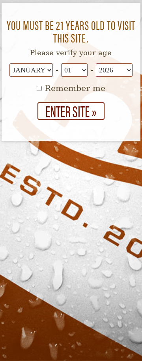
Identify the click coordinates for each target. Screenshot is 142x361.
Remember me (73, 88)
